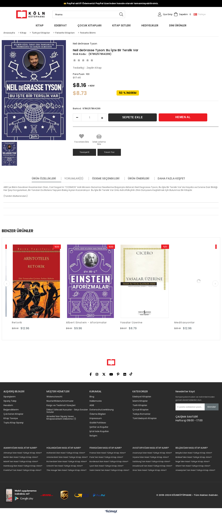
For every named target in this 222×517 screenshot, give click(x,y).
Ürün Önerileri (138, 178)
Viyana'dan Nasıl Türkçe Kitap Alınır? (151, 457)
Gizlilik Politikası (97, 422)
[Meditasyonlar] (173, 281)
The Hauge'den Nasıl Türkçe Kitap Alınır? (66, 470)
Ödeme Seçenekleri (105, 178)
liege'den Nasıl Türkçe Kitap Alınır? (193, 461)
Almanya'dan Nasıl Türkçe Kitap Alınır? (22, 453)
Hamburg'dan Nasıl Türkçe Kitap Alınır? (22, 466)
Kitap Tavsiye (10, 418)
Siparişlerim (9, 396)
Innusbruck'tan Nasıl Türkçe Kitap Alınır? (152, 466)
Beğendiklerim (11, 409)
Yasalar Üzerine (106, 322)
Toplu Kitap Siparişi (13, 422)
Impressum (95, 418)
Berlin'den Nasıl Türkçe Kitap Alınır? (20, 457)
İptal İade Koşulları (99, 431)
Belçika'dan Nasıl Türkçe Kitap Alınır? (194, 453)
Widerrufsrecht (54, 396)
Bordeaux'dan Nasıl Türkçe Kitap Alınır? (108, 461)
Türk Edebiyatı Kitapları (145, 418)
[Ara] (121, 14)
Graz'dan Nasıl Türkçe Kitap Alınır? (150, 470)
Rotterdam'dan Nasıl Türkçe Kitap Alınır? (66, 461)
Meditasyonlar (159, 322)
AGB (91, 405)
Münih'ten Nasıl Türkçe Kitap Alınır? (20, 461)
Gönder (211, 406)
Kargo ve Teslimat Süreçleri (60, 405)
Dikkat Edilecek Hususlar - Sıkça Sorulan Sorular (67, 410)
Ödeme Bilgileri (97, 414)
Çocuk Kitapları (140, 409)
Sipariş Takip (9, 401)
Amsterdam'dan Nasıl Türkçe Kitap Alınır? (67, 457)
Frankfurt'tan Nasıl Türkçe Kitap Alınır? (22, 470)
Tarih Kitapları (140, 405)
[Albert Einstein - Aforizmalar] (64, 281)
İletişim (93, 436)
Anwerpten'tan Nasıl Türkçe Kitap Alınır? (195, 470)
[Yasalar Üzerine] (119, 281)
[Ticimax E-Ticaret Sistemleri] (111, 511)
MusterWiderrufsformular (59, 401)
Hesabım (8, 405)
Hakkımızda (95, 401)
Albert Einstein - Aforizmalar (60, 322)
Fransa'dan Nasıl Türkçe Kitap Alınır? (107, 453)
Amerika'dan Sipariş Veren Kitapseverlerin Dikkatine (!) (61, 417)
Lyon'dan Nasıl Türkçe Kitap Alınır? (106, 466)
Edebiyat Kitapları (142, 396)
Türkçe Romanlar (141, 414)
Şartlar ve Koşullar (98, 427)
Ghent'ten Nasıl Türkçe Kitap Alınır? (193, 466)
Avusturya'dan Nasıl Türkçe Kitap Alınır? (152, 453)
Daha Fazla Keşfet (171, 178)
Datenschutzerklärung (101, 409)
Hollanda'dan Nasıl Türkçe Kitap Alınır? (65, 453)
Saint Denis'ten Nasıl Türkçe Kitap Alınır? (109, 470)
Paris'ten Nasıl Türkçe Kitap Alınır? (106, 457)
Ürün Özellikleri (44, 178)
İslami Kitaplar (140, 401)
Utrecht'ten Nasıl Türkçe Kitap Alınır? (64, 466)
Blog (91, 396)
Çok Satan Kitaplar (13, 414)
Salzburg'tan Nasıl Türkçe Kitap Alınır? (151, 461)
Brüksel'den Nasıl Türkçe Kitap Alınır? (194, 457)
